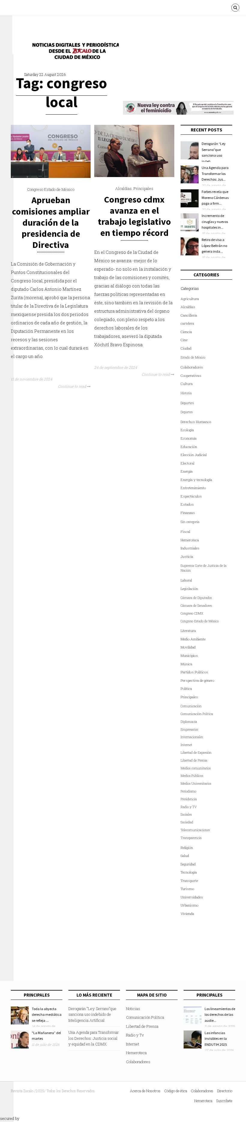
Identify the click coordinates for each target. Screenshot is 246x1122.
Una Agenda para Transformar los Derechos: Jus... (215, 173)
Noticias (133, 1008)
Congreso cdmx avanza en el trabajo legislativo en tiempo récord (134, 216)
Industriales (190, 548)
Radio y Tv (135, 1035)
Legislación (189, 588)
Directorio (224, 1090)
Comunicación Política (197, 714)
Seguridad (188, 864)
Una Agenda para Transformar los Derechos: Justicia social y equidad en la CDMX (93, 1038)
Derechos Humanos (196, 422)
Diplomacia (189, 722)
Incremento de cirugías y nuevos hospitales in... (215, 221)
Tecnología (189, 872)
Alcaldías (123, 188)
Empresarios (189, 729)
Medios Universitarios (196, 783)
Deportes (187, 403)
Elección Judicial (194, 455)
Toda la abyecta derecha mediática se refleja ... (47, 1014)
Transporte (189, 880)
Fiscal (185, 531)
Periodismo (188, 791)
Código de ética (175, 1090)
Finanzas (188, 512)
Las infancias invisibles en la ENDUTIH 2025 (216, 1038)
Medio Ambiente (193, 639)
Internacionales (192, 737)
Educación (189, 446)
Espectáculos (191, 496)
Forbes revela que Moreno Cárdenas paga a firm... (215, 197)
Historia (186, 393)
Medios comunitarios (196, 768)
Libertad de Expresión (196, 753)
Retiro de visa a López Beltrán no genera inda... (214, 245)
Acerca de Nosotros (145, 1090)
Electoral (187, 463)
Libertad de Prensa (194, 760)
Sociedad (187, 822)
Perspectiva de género (197, 680)
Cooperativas (191, 375)
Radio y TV (189, 807)
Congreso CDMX (192, 613)
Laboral (186, 580)
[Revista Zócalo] (74, 52)
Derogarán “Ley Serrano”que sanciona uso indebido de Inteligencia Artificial (92, 1014)
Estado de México (193, 357)
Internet (186, 745)
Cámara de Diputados (196, 598)
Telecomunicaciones (195, 830)
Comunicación (191, 706)
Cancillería (189, 315)
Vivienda (187, 913)
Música (186, 664)
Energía (187, 471)
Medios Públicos (192, 776)
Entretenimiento (193, 488)
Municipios (189, 655)
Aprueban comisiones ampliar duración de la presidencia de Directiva (51, 222)
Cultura (187, 383)
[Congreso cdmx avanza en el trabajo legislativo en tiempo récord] (134, 175)
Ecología (187, 430)
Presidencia (189, 799)
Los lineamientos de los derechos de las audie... (220, 1014)
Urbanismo (189, 905)
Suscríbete (224, 1100)
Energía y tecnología (196, 479)
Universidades (192, 897)
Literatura (188, 630)
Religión (187, 847)
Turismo (187, 888)
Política (186, 688)
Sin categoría (190, 522)
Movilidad (188, 647)
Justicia (187, 556)
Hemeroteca (190, 540)
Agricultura (190, 298)
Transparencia (191, 838)
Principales (143, 188)
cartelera (187, 323)
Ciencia (186, 331)
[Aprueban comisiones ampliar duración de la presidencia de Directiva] (51, 176)
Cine (184, 340)
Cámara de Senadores (196, 605)
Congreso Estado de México (50, 189)
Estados (187, 504)
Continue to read (72, 386)
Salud (185, 855)
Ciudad (186, 348)
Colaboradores (192, 367)
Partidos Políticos (194, 672)
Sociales (186, 814)
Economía (188, 438)
